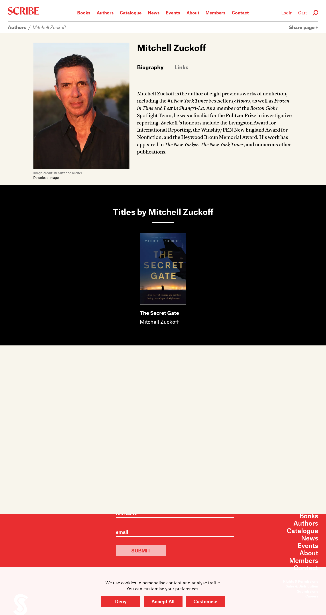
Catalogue (130, 12)
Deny (120, 601)
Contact (240, 12)
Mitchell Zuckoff (49, 27)
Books (83, 12)
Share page (302, 27)
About (193, 12)
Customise (205, 601)
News (153, 12)
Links (181, 67)
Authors (105, 12)
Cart (302, 12)
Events (173, 12)
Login (287, 12)
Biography (150, 67)
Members (215, 12)
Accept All (163, 601)
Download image (46, 177)
